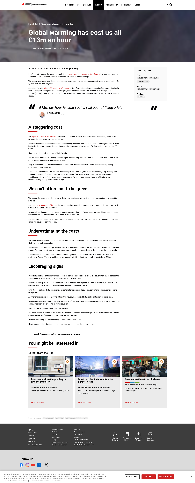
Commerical (154, 89)
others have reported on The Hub (44, 205)
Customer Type (84, 5)
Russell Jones (50, 48)
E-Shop (54, 440)
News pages (56, 437)
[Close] (191, 476)
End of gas (59, 418)
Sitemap (76, 437)
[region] (97, 477)
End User (31, 442)
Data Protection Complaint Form (84, 445)
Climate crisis (48, 418)
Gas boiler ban (71, 418)
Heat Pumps (82, 418)
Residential (142, 89)
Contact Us (126, 5)
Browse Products (57, 429)
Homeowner (142, 78)
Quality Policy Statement (59, 445)
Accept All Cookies (165, 477)
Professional (143, 81)
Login (137, 5)
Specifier (31, 439)
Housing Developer (35, 445)
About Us (77, 429)
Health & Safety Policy (81, 440)
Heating (141, 97)
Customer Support (79, 432)
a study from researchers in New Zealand (83, 74)
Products (69, 5)
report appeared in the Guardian (44, 136)
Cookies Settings (132, 477)
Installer (153, 78)
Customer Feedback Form (60, 442)
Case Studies (78, 434)
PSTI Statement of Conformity (83, 442)
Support (98, 5)
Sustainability (111, 5)
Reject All (148, 477)
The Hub (54, 434)
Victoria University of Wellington (56, 88)
